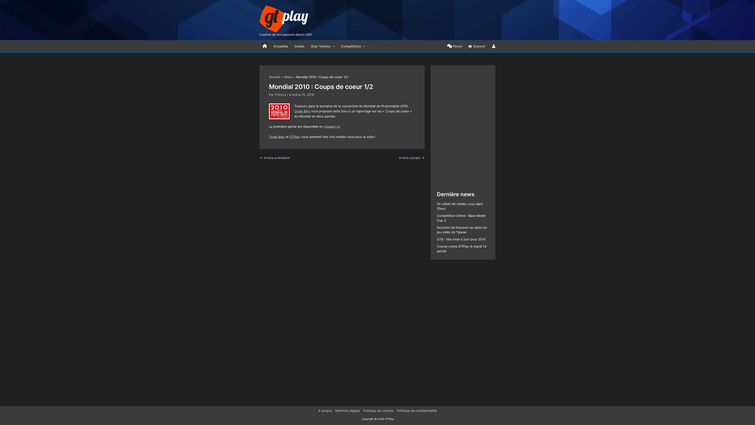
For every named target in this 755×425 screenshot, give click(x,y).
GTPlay (295, 137)
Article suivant (411, 157)
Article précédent (275, 157)
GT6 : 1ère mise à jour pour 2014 (461, 239)
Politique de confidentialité (417, 411)
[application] (333, 46)
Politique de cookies (378, 411)
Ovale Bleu (302, 111)
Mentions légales (347, 411)
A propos (325, 411)
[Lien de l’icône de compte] (493, 46)
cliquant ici (332, 126)
